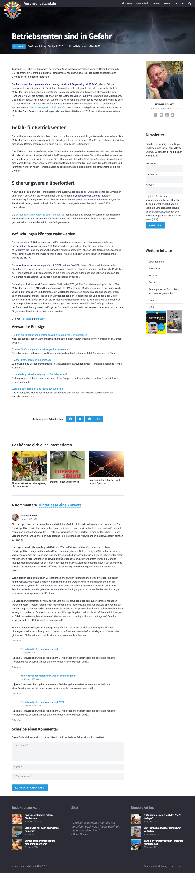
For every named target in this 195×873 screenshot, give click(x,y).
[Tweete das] (80, 419)
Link (155, 219)
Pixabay (40, 318)
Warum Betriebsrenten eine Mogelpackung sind (37, 388)
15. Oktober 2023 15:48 (30, 705)
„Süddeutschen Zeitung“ (88, 195)
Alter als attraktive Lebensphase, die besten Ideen (29, 485)
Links (151, 306)
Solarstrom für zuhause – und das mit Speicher (104, 482)
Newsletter (155, 268)
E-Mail (150, 185)
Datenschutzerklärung (155, 866)
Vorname (151, 163)
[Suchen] (190, 3)
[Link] (12, 3)
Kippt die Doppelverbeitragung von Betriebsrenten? (39, 374)
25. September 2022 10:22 (32, 653)
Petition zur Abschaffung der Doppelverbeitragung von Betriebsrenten (49, 334)
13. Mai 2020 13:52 (28, 519)
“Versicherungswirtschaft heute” (46, 107)
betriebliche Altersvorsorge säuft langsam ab (40, 214)
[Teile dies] (70, 419)
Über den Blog (156, 261)
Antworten (16, 640)
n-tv (89, 95)
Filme (152, 300)
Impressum (177, 866)
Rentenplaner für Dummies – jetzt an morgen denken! (164, 291)
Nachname (151, 174)
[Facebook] (156, 115)
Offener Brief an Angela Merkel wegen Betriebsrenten (40, 349)
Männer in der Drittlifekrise (64, 481)
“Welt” (74, 265)
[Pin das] (89, 419)
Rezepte (153, 275)
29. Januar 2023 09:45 (30, 679)
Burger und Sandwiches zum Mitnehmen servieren (40, 842)
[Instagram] (173, 115)
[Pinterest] (167, 115)
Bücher (152, 282)
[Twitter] (162, 115)
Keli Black (26, 318)
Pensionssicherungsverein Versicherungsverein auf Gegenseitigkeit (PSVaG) (57, 84)
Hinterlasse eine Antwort (60, 505)
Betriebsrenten (24, 246)
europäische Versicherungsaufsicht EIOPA (38, 265)
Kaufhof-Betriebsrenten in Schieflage (31, 359)
